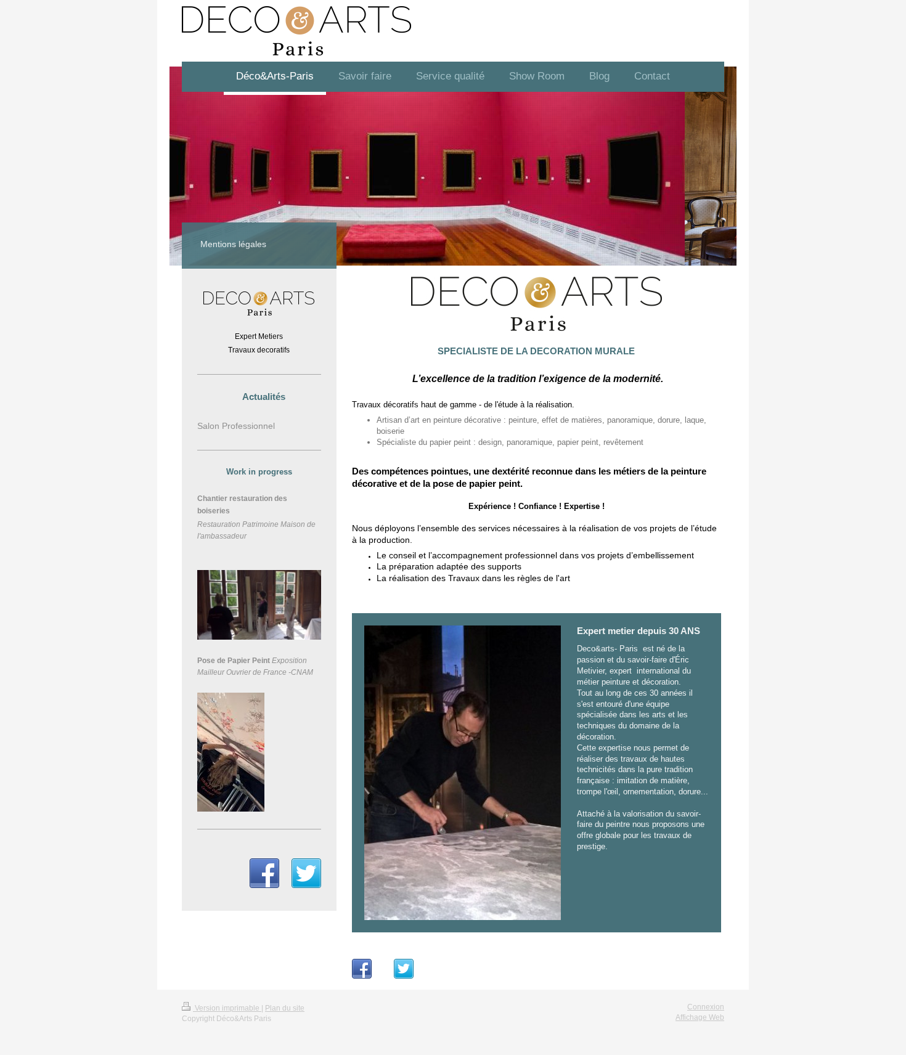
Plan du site (284, 1008)
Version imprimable (227, 1008)
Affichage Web (699, 1017)
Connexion (705, 1007)
